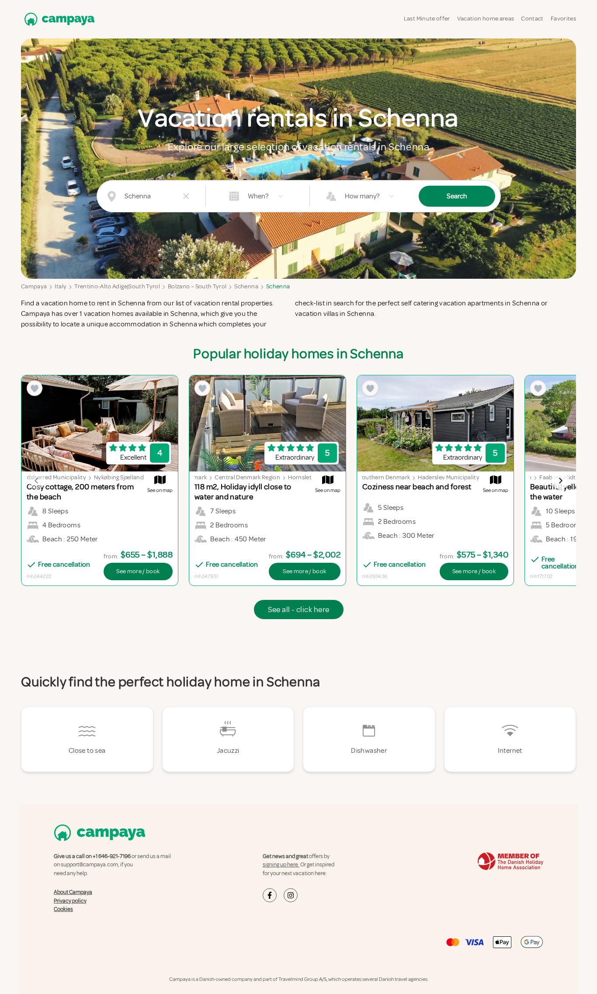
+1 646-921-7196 (112, 856)
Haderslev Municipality (448, 477)
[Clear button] (186, 196)
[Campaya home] (57, 19)
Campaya (34, 286)
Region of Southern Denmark (371, 477)
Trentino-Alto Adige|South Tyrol (117, 286)
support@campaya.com (89, 864)
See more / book (138, 571)
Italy (60, 286)
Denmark (194, 477)
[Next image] (560, 480)
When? (258, 196)
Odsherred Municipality (54, 477)
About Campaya (73, 892)
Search (457, 196)
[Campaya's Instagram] (291, 895)
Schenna (246, 286)
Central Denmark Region (247, 477)
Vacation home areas (485, 18)
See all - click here (299, 609)
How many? (362, 196)
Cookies (63, 909)
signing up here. (281, 864)
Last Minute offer (427, 18)
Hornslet (300, 477)
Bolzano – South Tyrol (197, 286)
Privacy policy (70, 900)
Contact (532, 18)
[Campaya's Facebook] (270, 895)
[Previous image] (36, 480)
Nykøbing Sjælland (119, 477)
